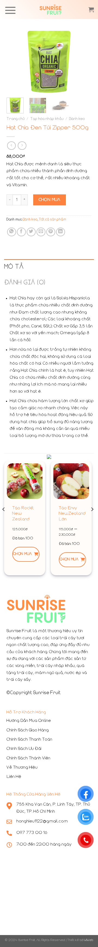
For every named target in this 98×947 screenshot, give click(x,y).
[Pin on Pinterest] (50, 232)
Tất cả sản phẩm (52, 219)
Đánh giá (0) (24, 283)
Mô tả (13, 267)
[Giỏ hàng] (91, 9)
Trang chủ (16, 119)
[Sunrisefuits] (50, 9)
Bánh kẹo (77, 119)
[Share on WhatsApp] (11, 232)
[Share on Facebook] (21, 232)
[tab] (49, 267)
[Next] (83, 61)
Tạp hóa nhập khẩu (47, 119)
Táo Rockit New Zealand (23, 513)
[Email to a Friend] (40, 232)
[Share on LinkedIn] (60, 232)
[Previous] (15, 61)
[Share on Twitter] (31, 232)
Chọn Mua (49, 200)
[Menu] (10, 10)
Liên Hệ (14, 777)
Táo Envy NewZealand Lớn (72, 513)
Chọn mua (22, 554)
